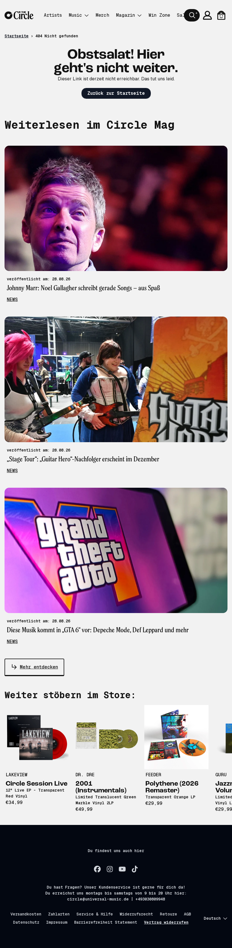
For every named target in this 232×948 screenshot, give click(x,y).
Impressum (56, 922)
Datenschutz (26, 922)
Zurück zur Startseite (116, 93)
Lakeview (16, 774)
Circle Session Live (36, 784)
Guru (221, 774)
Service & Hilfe (94, 914)
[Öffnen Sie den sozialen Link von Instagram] (110, 869)
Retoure (168, 914)
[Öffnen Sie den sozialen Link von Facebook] (97, 869)
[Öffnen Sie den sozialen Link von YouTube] (122, 869)
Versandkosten (25, 914)
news (12, 299)
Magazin (125, 15)
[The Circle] (19, 15)
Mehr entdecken (39, 667)
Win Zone (159, 15)
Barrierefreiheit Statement (105, 922)
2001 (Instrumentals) (101, 787)
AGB (187, 914)
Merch (102, 15)
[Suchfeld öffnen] (192, 15)
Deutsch (212, 918)
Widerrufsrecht (136, 914)
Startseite (17, 36)
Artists (53, 15)
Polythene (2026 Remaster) (172, 787)
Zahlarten (59, 914)
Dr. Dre (85, 774)
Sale (182, 15)
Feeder (153, 774)
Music (75, 15)
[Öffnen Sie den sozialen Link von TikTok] (134, 869)
